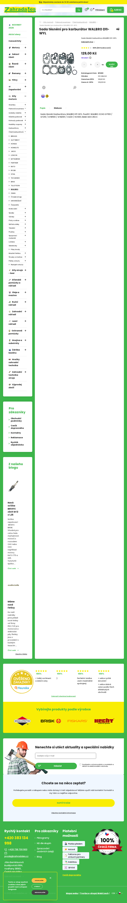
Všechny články (21, 654)
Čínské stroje (16, 197)
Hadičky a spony (15, 124)
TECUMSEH (15, 178)
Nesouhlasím (40, 892)
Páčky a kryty (14, 261)
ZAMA (13, 193)
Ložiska (12, 242)
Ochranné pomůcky (15, 332)
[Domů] (40, 21)
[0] (86, 9)
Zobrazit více (87, 42)
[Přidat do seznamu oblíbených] (44, 87)
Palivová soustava (16, 109)
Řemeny (16, 73)
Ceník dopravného (17, 427)
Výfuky (11, 217)
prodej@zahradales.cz (16, 856)
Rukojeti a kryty (17, 264)
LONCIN (14, 155)
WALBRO (14, 189)
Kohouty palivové (16, 120)
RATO (13, 166)
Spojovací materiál (13, 236)
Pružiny (12, 232)
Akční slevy (14, 34)
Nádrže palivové (15, 117)
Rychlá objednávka (17, 443)
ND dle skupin (44, 843)
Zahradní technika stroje (15, 375)
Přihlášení (100, 10)
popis (42, 108)
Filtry (14, 80)
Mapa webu (72, 893)
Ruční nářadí (13, 303)
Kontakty (16, 432)
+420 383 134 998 (16, 840)
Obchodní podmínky (16, 419)
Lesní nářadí (13, 323)
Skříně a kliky (14, 224)
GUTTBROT (15, 140)
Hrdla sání (13, 209)
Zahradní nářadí (15, 313)
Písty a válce (14, 220)
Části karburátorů (16, 132)
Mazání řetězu (14, 253)
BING (13, 182)
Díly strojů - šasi (16, 272)
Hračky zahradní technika (14, 362)
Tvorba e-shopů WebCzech (94, 893)
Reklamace (17, 437)
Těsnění (12, 228)
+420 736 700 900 (17, 849)
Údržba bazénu (14, 351)
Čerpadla (15, 205)
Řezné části (13, 65)
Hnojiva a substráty (15, 342)
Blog (39, 856)
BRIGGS (14, 136)
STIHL (13, 174)
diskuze (58, 108)
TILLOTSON (15, 185)
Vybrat (37, 886)
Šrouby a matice (15, 257)
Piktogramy (43, 837)
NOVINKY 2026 (15, 26)
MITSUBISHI (15, 159)
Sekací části (14, 56)
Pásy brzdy (15, 249)
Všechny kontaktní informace (63, 813)
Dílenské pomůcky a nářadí (15, 282)
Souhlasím (39, 880)
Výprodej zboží (15, 386)
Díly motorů (13, 98)
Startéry (12, 105)
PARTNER (14, 163)
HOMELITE (15, 147)
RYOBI (13, 170)
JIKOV (13, 151)
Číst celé (12, 568)
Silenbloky (13, 246)
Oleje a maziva (14, 294)
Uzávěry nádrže (15, 113)
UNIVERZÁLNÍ (16, 201)
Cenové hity (15, 41)
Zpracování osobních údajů (45, 850)
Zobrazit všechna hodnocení (63, 696)
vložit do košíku (112, 65)
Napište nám (63, 803)
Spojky (11, 213)
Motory (16, 47)
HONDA (14, 144)
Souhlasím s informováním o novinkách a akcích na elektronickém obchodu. (98, 765)
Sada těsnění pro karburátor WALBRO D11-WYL (58, 26)
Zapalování (15, 89)
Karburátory (14, 128)
